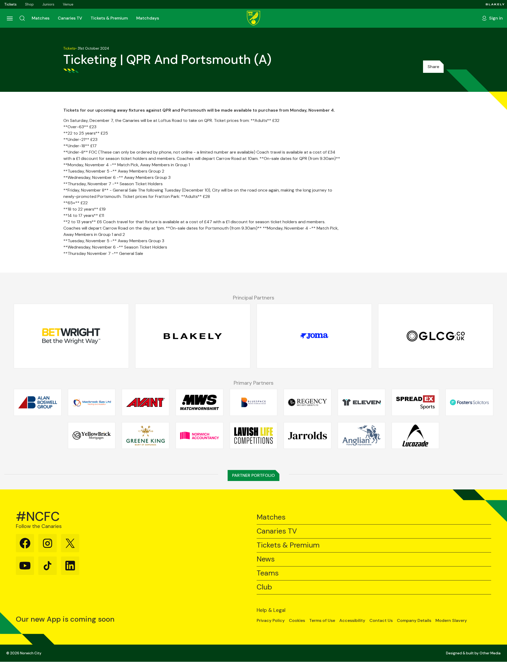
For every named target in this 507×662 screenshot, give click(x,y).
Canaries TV (70, 18)
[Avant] (145, 402)
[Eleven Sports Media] (361, 402)
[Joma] (314, 336)
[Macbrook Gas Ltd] (91, 402)
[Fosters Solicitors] (469, 402)
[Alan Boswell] (37, 402)
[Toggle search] (22, 18)
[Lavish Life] (253, 435)
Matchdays (147, 18)
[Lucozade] (415, 435)
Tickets (10, 4)
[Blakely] (495, 4)
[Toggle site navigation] (9, 18)
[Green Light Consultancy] (436, 336)
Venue (68, 4)
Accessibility (352, 620)
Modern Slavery (451, 620)
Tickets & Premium (109, 18)
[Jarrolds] (307, 435)
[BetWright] (71, 336)
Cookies (297, 620)
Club (264, 587)
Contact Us (381, 620)
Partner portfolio (253, 475)
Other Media (490, 653)
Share (433, 66)
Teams (268, 573)
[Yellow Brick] (91, 435)
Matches (40, 18)
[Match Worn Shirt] (199, 402)
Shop (29, 4)
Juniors (48, 4)
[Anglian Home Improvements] (361, 435)
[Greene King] (145, 435)
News (266, 559)
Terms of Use (322, 620)
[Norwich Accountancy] (199, 435)
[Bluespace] (253, 402)
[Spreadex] (415, 402)
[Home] (253, 18)
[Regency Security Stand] (307, 402)
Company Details (414, 620)
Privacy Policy (271, 620)
